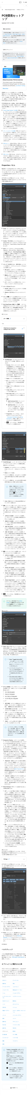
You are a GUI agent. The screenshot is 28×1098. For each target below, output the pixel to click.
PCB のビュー (6, 143)
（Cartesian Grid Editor (12, 417)
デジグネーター (6, 1037)
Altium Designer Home (10, 9)
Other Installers (20, 56)
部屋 (3, 1044)
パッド (4, 1004)
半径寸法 (4, 1007)
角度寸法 (4, 983)
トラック (4, 1015)
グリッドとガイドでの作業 (9, 131)
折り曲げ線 (5, 1034)
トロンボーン (15, 1040)
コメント (14, 1018)
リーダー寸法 (15, 1037)
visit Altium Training (20, 85)
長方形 (14, 1031)
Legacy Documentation (12, 57)
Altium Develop (8, 34)
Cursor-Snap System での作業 (10, 110)
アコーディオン (16, 980)
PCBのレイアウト (20, 9)
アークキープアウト (6, 986)
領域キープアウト (6, 1010)
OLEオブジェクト (6, 1001)
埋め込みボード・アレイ (17, 989)
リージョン (15, 1007)
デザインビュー (16, 1021)
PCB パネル (6, 154)
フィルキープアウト (16, 993)
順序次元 (14, 1001)
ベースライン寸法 (16, 1024)
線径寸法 (4, 1028)
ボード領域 (15, 1034)
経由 (3, 1018)
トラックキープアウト (17, 1015)
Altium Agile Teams (16, 34)
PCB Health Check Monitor (18, 957)
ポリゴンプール (16, 1004)
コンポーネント (16, 986)
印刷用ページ (15, 1087)
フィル (4, 993)
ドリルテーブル (6, 989)
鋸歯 (3, 1040)
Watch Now (5, 88)
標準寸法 (4, 1021)
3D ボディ (5, 980)
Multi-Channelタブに (19, 769)
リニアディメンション (17, 996)
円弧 (13, 983)
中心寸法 (4, 1024)
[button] (14, 318)
